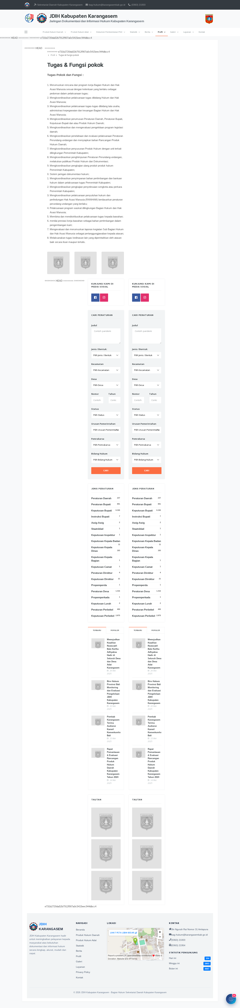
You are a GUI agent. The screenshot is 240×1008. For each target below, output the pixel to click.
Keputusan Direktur (143, 579)
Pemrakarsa (138, 438)
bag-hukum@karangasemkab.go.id (106, 4)
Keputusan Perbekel (143, 615)
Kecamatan (138, 364)
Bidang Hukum (140, 453)
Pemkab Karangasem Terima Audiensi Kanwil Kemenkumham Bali (156, 726)
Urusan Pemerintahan (144, 423)
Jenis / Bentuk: (140, 349)
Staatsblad (138, 528)
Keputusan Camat (142, 566)
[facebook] (136, 298)
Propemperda (140, 585)
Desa (134, 379)
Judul (135, 325)
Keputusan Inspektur (144, 535)
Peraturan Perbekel (143, 609)
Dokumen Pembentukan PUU (109, 32)
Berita (148, 32)
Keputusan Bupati (142, 510)
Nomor (136, 393)
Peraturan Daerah (142, 498)
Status (136, 408)
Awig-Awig (138, 522)
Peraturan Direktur (142, 572)
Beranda (80, 929)
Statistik (134, 32)
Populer (156, 630)
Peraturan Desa (141, 591)
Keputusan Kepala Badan (146, 541)
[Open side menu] (25, 32)
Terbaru (138, 630)
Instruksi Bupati (141, 516)
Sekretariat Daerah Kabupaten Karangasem (60, 4)
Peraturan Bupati (142, 504)
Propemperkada (141, 597)
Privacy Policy (83, 972)
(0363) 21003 (138, 4)
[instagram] (145, 298)
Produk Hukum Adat (80, 32)
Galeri (173, 32)
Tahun (152, 393)
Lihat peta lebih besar (122, 932)
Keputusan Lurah (142, 603)
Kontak (202, 32)
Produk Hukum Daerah (53, 32)
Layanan (187, 32)
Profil (160, 32)
